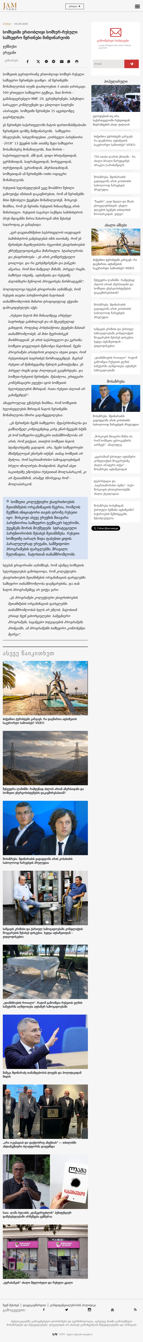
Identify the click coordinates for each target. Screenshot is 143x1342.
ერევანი (9, 52)
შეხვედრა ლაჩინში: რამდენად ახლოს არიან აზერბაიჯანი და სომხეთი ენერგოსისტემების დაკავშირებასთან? (43, 791)
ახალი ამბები (116, 225)
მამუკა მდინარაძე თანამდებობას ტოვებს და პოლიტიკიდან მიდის (42, 1074)
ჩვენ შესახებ (11, 1305)
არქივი (8, 23)
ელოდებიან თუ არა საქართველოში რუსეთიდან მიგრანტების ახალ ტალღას (111, 120)
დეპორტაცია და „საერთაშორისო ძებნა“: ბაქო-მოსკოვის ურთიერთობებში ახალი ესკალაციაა (114, 487)
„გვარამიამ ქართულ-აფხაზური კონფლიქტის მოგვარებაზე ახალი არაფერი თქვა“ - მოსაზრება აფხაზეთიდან (114, 463)
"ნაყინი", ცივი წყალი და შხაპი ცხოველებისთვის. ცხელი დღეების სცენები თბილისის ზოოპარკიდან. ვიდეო (114, 207)
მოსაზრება (116, 381)
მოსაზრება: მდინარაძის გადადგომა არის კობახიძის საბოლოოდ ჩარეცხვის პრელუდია (38, 861)
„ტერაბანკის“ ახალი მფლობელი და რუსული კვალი (38, 1282)
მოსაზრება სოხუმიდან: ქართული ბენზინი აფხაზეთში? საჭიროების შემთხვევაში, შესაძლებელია (114, 512)
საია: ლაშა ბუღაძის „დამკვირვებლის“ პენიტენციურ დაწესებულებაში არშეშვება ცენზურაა (37, 1214)
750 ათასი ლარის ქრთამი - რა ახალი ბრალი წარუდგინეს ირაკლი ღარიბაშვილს (115, 160)
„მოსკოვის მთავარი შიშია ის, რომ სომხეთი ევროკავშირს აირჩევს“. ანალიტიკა (113, 440)
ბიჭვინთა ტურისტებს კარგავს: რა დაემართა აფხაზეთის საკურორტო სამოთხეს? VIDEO (40, 721)
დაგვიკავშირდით (34, 1305)
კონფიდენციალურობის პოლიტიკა (73, 1305)
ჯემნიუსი (10, 46)
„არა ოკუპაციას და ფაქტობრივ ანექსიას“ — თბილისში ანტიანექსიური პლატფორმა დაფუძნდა (39, 1144)
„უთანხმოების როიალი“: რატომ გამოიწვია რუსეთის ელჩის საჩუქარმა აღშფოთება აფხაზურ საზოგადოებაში (42, 1004)
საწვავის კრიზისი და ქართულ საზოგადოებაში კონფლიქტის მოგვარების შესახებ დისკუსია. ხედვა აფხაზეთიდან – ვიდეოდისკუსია (43, 933)
